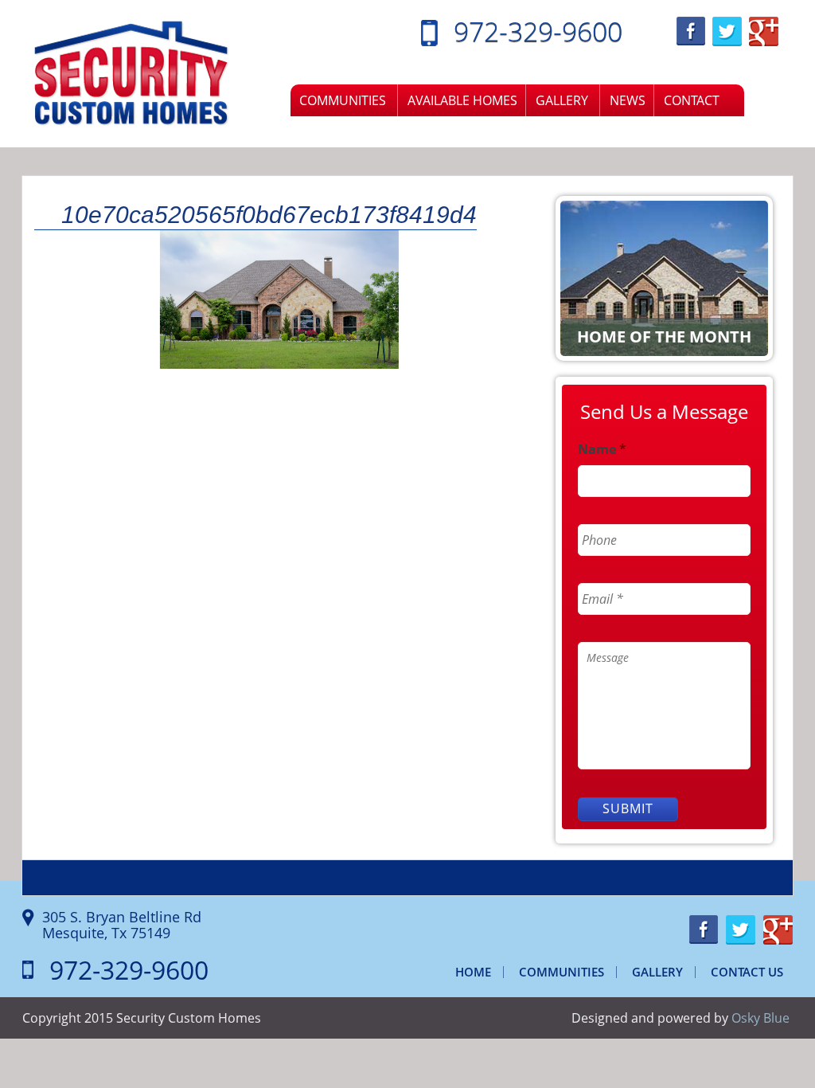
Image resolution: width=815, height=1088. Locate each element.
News (627, 100)
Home (473, 972)
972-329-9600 (538, 31)
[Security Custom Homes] (131, 72)
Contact (691, 100)
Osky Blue (760, 1018)
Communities (342, 100)
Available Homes (462, 100)
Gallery (562, 100)
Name (602, 449)
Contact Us (747, 972)
